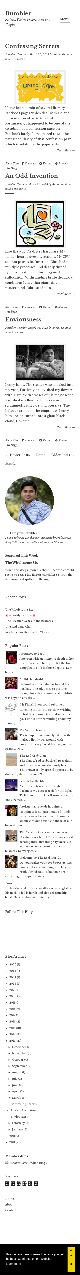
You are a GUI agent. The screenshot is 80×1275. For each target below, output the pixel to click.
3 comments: (19, 188)
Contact (10, 1210)
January (18, 1129)
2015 (12, 1028)
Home (40, 455)
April (16, 1091)
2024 (13, 977)
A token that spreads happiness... (42, 806)
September (20, 1066)
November (20, 1053)
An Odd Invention (31, 176)
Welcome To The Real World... (41, 857)
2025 (13, 971)
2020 (13, 996)
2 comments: (19, 59)
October (18, 1059)
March (17, 1097)
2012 (12, 1136)
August (17, 1072)
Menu (65, 19)
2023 (13, 983)
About (9, 1204)
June (15, 1085)
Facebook (30, 163)
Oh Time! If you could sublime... (42, 704)
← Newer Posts (18, 455)
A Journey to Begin (32, 653)
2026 (13, 964)
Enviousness (23, 319)
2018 (12, 1009)
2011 (12, 1142)
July (15, 1078)
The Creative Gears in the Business (29, 621)
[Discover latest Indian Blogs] (26, 1163)
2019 (12, 1002)
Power (9, 883)
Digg (13, 168)
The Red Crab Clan (18, 626)
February (18, 1123)
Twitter (47, 163)
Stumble (62, 163)
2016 (12, 1021)
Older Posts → (62, 455)
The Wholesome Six (21, 562)
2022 (13, 990)
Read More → (66, 150)
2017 (12, 1015)
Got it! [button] (71, 1259)
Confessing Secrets (32, 46)
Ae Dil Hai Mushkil (32, 679)
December (19, 1047)
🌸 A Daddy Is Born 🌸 (20, 615)
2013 (12, 1040)
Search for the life (32, 781)
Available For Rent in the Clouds (27, 632)
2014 (12, 1034)
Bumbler (18, 13)
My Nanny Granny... (33, 730)
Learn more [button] (13, 1263)
